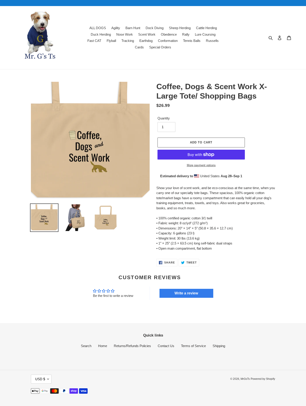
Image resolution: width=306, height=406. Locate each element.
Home (102, 346)
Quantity (163, 118)
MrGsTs (245, 378)
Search (86, 346)
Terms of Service (193, 346)
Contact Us (166, 346)
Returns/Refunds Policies (132, 346)
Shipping (219, 346)
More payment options (201, 165)
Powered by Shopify (263, 378)
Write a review (186, 293)
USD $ (40, 379)
